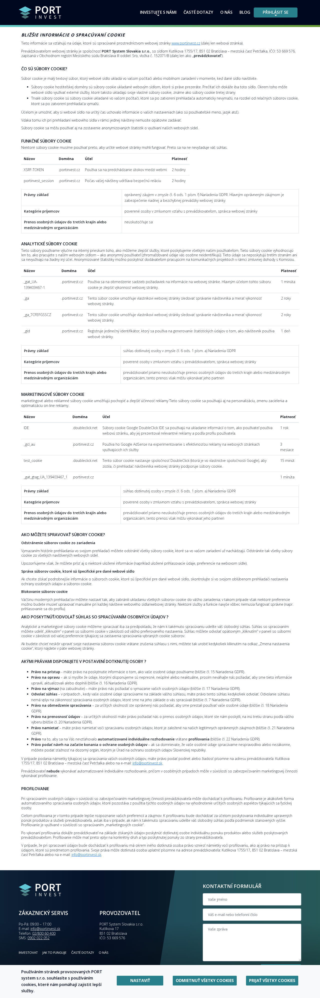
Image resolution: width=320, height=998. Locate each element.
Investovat (28, 952)
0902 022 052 (39, 937)
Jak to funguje (54, 952)
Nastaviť (140, 980)
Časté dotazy (198, 12)
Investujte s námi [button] (158, 12)
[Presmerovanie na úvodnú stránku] (40, 12)
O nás (226, 12)
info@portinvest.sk (147, 763)
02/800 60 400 (44, 933)
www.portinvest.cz (186, 43)
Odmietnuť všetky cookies (205, 980)
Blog (245, 12)
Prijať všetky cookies (272, 980)
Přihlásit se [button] (275, 12)
